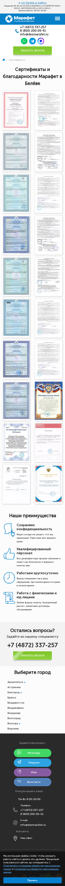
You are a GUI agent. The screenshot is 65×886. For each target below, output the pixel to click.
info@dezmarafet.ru (34, 34)
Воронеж (13, 728)
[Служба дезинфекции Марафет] (4, 59)
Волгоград (14, 718)
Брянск (12, 697)
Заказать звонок (32, 50)
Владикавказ (16, 707)
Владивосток (16, 702)
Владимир (14, 713)
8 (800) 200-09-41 (33, 31)
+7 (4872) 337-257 (33, 27)
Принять (33, 880)
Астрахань (14, 687)
